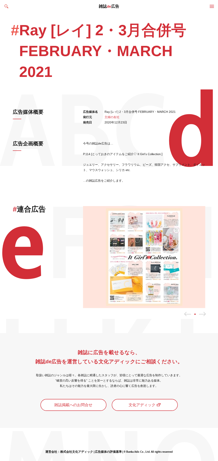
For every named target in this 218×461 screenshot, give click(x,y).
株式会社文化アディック (76, 452)
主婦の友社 (112, 117)
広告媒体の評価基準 (108, 452)
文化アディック (142, 405)
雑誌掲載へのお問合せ (73, 405)
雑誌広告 (109, 6)
